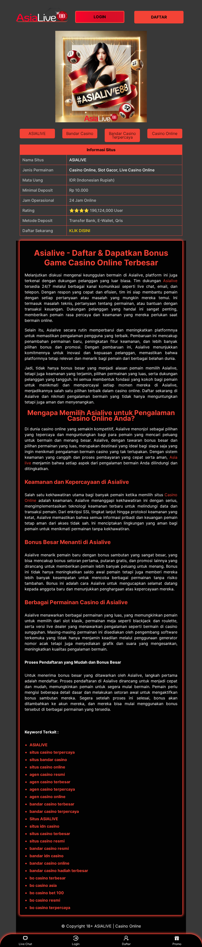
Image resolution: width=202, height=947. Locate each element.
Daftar (126, 944)
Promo (176, 944)
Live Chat (25, 944)
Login (76, 944)
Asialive (170, 280)
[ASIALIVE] (42, 14)
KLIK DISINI (79, 230)
